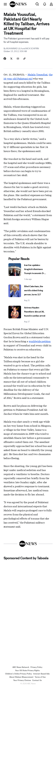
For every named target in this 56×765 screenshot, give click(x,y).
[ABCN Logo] (18, 4)
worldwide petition (40, 341)
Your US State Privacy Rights (27, 670)
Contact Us (37, 680)
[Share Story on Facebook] (4, 58)
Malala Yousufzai (37, 74)
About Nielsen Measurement (21, 677)
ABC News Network (20, 667)
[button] (5, 4)
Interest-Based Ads (41, 674)
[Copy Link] (24, 58)
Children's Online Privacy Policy (18, 674)
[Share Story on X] (11, 58)
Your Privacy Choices (22, 680)
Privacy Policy (36, 667)
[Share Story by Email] (18, 58)
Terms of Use (40, 677)
